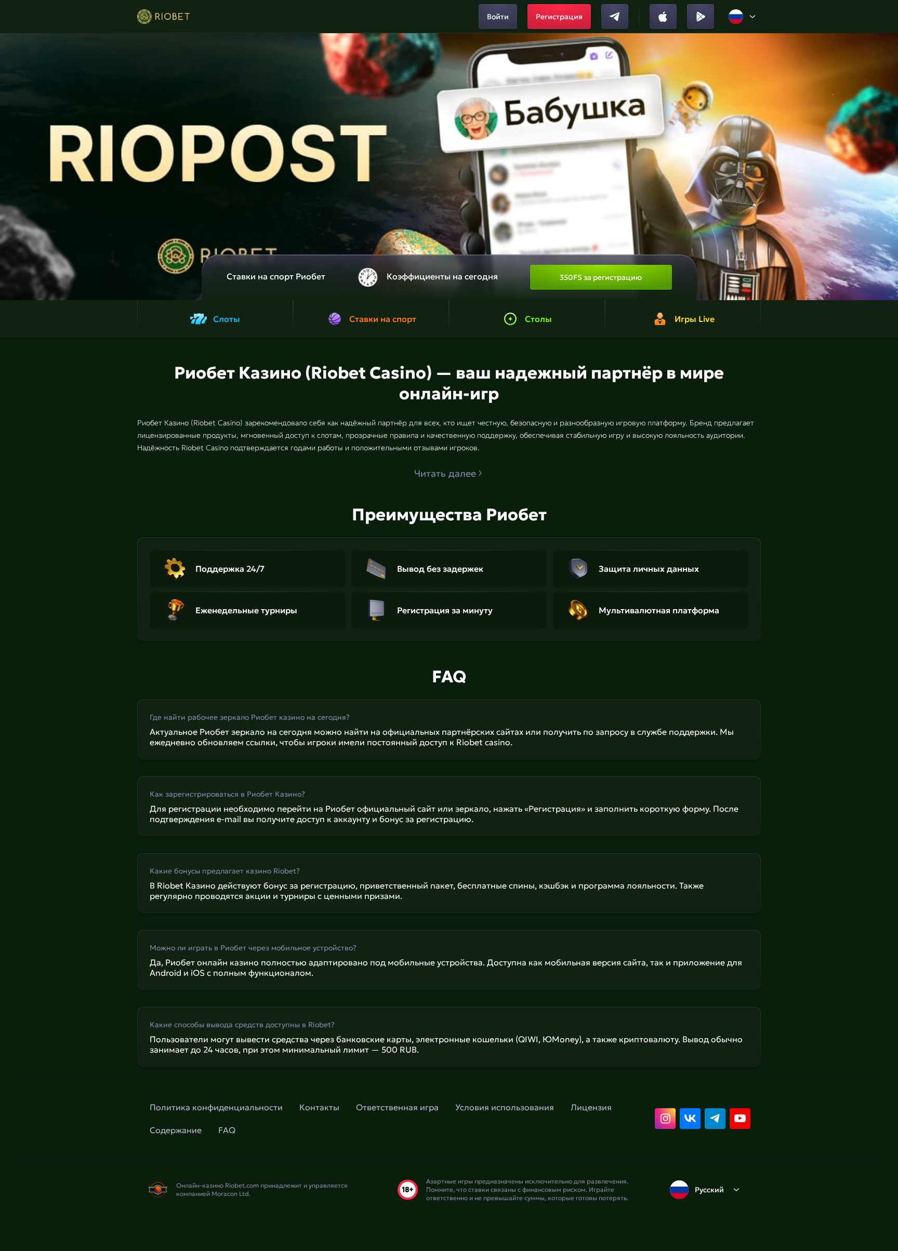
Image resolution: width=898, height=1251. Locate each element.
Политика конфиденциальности (216, 1107)
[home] (163, 16)
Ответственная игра (397, 1107)
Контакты (319, 1107)
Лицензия (591, 1107)
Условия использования (504, 1107)
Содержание (176, 1130)
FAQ (226, 1130)
